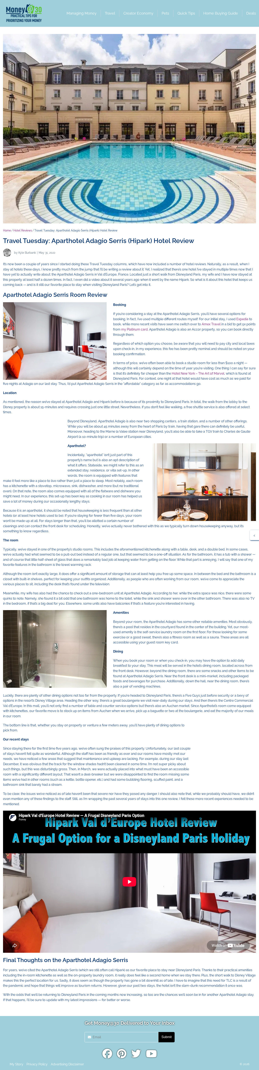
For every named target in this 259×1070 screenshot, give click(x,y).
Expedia (242, 319)
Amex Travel (211, 324)
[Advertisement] (33, 444)
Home (7, 230)
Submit (166, 1037)
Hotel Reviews (22, 230)
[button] (254, 535)
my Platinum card (134, 329)
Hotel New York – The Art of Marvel (198, 373)
